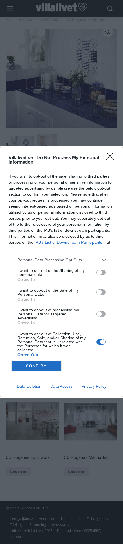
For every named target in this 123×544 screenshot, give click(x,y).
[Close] (111, 158)
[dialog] (61, 272)
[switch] (101, 272)
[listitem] (61, 260)
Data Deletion (29, 386)
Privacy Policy (94, 386)
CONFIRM (36, 366)
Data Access (61, 386)
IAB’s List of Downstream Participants (68, 242)
